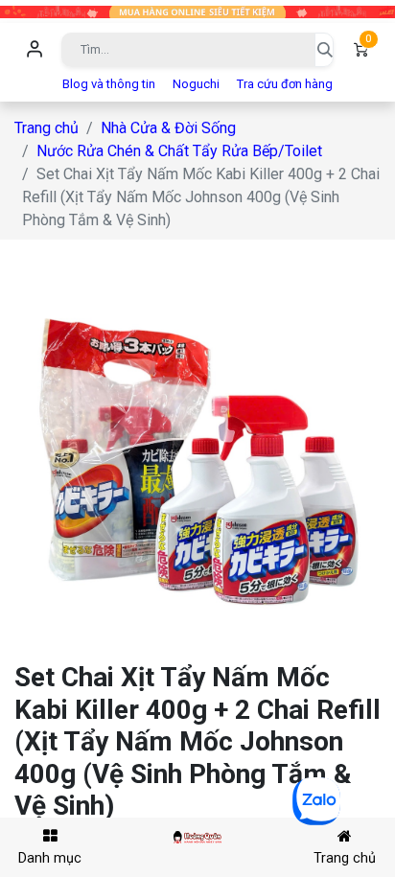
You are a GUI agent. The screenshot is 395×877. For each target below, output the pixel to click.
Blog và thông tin (108, 84)
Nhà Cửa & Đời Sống (168, 128)
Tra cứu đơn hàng (285, 84)
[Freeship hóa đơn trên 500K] (197, 11)
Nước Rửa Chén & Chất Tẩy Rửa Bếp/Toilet (179, 151)
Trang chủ (46, 128)
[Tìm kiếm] (324, 50)
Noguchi (196, 84)
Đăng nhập (34, 49)
